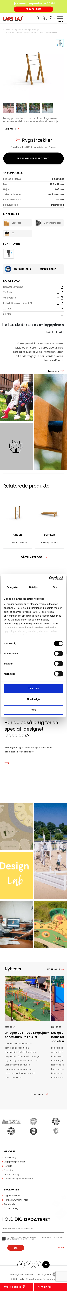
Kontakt (42, 1286)
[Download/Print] (58, 287)
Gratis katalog (12, 1286)
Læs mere (10, 128)
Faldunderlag (11, 1208)
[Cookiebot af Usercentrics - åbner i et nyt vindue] (49, 578)
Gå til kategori (32, 557)
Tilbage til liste (18, 139)
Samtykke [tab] (12, 587)
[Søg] (37, 18)
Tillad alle (33, 688)
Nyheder (8, 1170)
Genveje (9, 1151)
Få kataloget (33, 9)
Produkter (11, 1189)
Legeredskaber (12, 1195)
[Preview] (62, 287)
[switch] (58, 653)
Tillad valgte (33, 699)
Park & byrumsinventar (16, 1199)
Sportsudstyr (10, 1204)
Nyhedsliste (53, 969)
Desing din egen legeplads (18, 1178)
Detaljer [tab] (33, 587)
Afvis (33, 709)
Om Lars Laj (10, 1157)
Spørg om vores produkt (33, 158)
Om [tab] (55, 587)
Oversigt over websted (22, 1274)
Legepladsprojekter (14, 1161)
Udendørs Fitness (47, 147)
